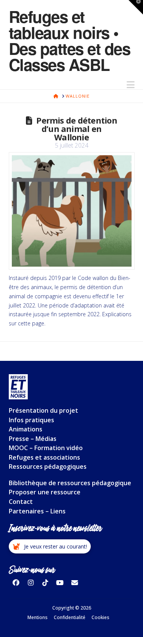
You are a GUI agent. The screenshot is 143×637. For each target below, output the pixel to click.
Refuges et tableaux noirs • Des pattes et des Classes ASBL (69, 40)
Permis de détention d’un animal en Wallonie (76, 129)
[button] (131, 84)
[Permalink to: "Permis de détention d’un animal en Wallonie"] (72, 211)
